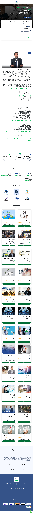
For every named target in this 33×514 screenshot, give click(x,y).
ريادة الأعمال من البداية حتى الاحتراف (25, 297)
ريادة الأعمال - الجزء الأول (26, 316)
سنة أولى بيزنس (12, 239)
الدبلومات (27, 7)
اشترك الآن (29, 37)
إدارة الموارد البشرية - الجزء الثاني (9, 435)
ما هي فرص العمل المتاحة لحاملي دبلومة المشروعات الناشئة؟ (21, 469)
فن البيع (13, 414)
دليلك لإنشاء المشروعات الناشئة (9, 258)
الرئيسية (30, 7)
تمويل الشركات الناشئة (11, 220)
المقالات (15, 495)
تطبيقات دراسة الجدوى (26, 277)
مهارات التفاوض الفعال (26, 414)
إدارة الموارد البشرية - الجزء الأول (25, 435)
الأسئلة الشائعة (14, 499)
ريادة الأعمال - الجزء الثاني (10, 316)
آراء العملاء (14, 496)
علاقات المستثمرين (28, 496)
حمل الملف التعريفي (20, 17)
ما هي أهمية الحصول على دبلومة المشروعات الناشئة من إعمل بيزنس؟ (20, 464)
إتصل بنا (30, 495)
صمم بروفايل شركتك (11, 277)
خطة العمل (28, 220)
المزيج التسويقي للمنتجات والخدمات (26, 355)
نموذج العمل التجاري (26, 239)
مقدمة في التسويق (11, 355)
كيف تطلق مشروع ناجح (26, 258)
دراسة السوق (12, 375)
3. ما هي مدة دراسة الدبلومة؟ (26, 466)
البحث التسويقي (27, 375)
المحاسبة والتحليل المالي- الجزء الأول (9, 395)
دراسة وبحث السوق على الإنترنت (25, 394)
